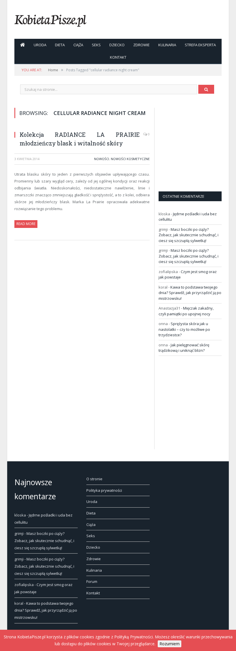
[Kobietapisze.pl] (50, 19)
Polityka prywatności (104, 490)
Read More (25, 223)
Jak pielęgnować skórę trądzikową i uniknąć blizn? (184, 347)
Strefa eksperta (200, 44)
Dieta (60, 44)
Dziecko (117, 44)
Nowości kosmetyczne (130, 159)
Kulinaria (167, 44)
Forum (91, 581)
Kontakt (118, 57)
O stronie (94, 478)
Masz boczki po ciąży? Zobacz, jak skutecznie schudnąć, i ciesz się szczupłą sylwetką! (188, 235)
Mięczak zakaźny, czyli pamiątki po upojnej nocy (186, 311)
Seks (96, 44)
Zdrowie (141, 44)
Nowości (101, 159)
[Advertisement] (197, 144)
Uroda (40, 44)
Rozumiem (169, 643)
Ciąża (78, 44)
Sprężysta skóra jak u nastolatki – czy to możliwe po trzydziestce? (184, 329)
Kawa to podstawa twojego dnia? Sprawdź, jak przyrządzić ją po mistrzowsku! (190, 293)
